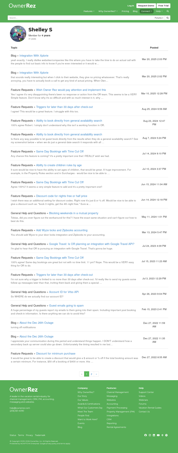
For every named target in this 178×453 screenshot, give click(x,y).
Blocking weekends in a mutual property (73, 213)
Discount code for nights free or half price (61, 196)
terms (62, 443)
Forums (142, 404)
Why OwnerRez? (86, 392)
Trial (163, 5)
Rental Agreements (116, 427)
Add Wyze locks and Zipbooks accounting (61, 230)
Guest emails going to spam (66, 305)
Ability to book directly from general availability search (69, 120)
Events (81, 423)
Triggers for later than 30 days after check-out (64, 107)
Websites (111, 400)
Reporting (112, 423)
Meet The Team (85, 411)
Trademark (40, 435)
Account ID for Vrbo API (64, 292)
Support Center (146, 392)
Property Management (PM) (121, 411)
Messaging (112, 396)
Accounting (112, 404)
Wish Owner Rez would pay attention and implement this (71, 90)
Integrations (112, 415)
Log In (131, 5)
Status (13, 435)
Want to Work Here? (88, 419)
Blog (80, 427)
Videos (142, 396)
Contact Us (144, 411)
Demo (146, 5)
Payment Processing (117, 408)
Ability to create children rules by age (59, 165)
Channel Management (118, 392)
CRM (109, 419)
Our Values (83, 400)
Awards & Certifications (89, 404)
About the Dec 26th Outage (36, 323)
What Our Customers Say (90, 408)
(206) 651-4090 (17, 411)
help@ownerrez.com (20, 408)
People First (83, 415)
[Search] (167, 11)
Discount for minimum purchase (55, 353)
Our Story (82, 396)
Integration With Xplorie (33, 55)
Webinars (143, 400)
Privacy (29, 435)
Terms (21, 435)
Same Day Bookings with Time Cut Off (60, 151)
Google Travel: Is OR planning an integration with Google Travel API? (91, 244)
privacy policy (51, 443)
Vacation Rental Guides (150, 408)
